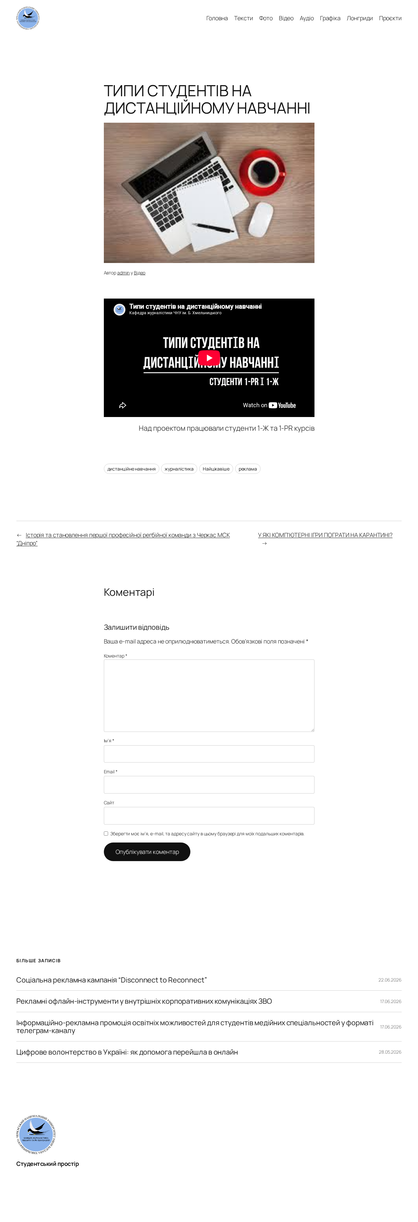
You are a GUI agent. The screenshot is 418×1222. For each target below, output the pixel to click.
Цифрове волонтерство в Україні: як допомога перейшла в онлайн (127, 1052)
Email (111, 771)
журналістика (179, 469)
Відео (140, 273)
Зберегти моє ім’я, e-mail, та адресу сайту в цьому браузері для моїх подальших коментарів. (207, 833)
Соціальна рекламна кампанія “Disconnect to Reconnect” (111, 980)
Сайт (109, 802)
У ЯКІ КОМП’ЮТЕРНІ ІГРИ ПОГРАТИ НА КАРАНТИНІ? (325, 535)
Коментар (115, 656)
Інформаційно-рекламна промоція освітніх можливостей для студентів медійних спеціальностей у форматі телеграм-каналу (195, 1027)
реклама (248, 469)
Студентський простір (47, 1164)
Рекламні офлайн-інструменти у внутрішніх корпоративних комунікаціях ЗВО (144, 1001)
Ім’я (109, 740)
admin (123, 273)
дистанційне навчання (131, 469)
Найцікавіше (216, 469)
